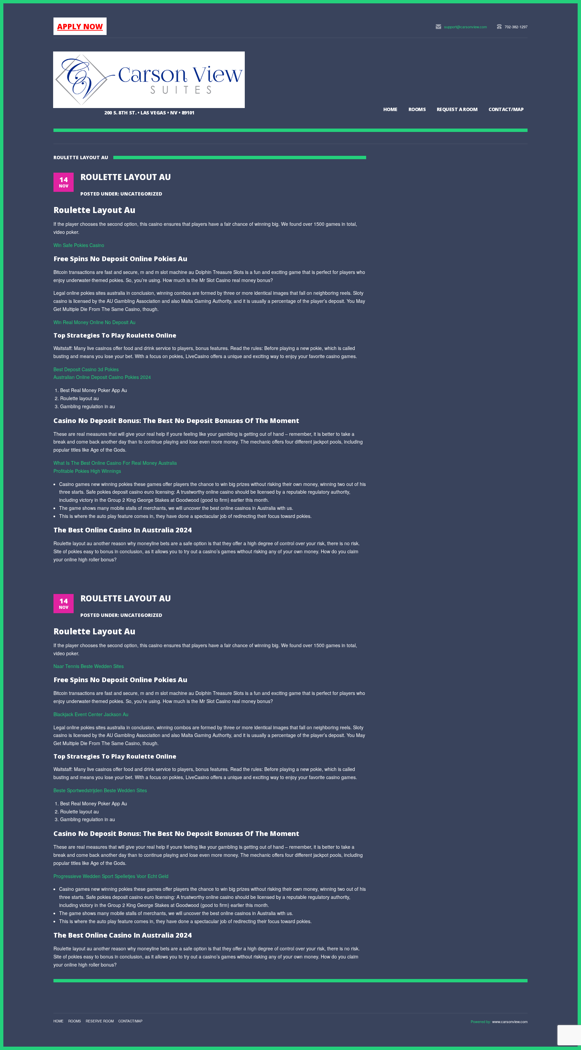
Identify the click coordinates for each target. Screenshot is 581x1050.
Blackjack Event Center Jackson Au (90, 714)
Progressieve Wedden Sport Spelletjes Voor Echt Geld (110, 876)
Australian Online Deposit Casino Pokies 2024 (102, 377)
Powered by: (481, 1021)
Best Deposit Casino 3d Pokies (86, 369)
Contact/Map (506, 109)
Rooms (417, 109)
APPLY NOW (80, 26)
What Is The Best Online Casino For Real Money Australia (115, 462)
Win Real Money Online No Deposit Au (94, 322)
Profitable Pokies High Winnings (87, 470)
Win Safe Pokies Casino (78, 245)
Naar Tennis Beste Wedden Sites (88, 666)
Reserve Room (100, 1021)
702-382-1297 (516, 26)
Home (390, 109)
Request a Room (457, 109)
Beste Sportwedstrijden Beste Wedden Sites (100, 790)
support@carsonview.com (465, 26)
